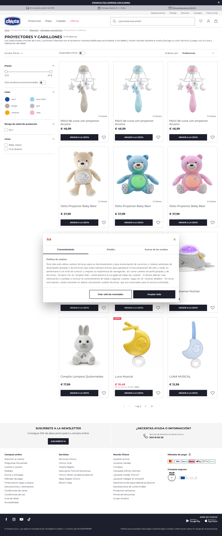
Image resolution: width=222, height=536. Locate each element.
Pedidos (9, 471)
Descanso (34, 30)
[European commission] (187, 477)
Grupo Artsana (121, 498)
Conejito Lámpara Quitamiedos (82, 376)
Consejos (198, 13)
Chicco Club (211, 13)
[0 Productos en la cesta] (214, 23)
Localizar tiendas (122, 463)
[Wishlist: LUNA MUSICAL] (212, 393)
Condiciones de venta (16, 490)
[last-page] (151, 406)
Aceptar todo (154, 294)
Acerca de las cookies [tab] (156, 249)
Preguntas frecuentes (16, 463)
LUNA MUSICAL (180, 376)
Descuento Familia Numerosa (74, 471)
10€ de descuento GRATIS (184, 8)
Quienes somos (158, 13)
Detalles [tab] (111, 249)
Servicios (185, 13)
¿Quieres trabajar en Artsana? (128, 478)
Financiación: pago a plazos (19, 482)
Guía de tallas (12, 498)
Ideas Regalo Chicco (69, 478)
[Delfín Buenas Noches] (192, 259)
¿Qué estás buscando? (130, 21)
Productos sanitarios (124, 490)
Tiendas (173, 13)
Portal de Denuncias (124, 494)
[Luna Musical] (138, 345)
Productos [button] (34, 21)
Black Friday (65, 482)
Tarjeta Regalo (66, 467)
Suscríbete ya (58, 441)
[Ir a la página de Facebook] (6, 519)
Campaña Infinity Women (126, 471)
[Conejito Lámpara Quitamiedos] (84, 345)
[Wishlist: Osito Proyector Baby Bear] (104, 222)
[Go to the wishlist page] (200, 21)
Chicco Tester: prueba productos (76, 474)
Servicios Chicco (67, 459)
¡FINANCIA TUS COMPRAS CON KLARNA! (111, 3)
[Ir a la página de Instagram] (14, 519)
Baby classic (15, 145)
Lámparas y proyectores (51, 30)
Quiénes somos (121, 459)
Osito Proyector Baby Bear (79, 206)
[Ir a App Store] (211, 521)
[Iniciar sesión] (208, 21)
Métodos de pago (14, 478)
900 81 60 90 (157, 437)
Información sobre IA (184, 529)
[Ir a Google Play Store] (193, 521)
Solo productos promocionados (22, 82)
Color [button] (7, 92)
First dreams (15, 149)
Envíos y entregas (14, 474)
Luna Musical (124, 376)
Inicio (7, 30)
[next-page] (144, 406)
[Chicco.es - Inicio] (13, 21)
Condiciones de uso (15, 494)
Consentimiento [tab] (65, 249)
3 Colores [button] (102, 116)
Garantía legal (159, 529)
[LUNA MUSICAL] (192, 345)
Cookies (170, 529)
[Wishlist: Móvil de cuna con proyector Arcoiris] (104, 137)
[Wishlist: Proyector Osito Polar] (104, 308)
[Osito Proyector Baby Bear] (84, 174)
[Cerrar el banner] (175, 239)
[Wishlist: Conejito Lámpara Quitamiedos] (104, 393)
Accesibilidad (11, 502)
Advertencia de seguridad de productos (134, 482)
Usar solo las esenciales (110, 294)
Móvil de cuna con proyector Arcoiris (80, 122)
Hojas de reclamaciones (206, 529)
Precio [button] (8, 66)
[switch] (82, 53)
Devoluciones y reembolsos (19, 486)
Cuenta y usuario (13, 467)
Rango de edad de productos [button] (21, 124)
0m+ (11, 130)
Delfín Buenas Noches (184, 291)
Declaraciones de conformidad (129, 486)
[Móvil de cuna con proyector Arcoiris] (84, 89)
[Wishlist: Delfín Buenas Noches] (212, 308)
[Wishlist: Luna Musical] (158, 393)
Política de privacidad (130, 529)
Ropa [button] (48, 21)
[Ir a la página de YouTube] (21, 519)
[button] (31, 53)
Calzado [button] (61, 21)
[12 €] (6, 71)
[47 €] (50, 71)
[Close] (218, 2)
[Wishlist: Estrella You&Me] (158, 308)
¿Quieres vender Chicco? (126, 474)
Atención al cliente (14, 459)
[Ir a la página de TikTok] (29, 519)
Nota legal (146, 529)
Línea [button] (8, 139)
